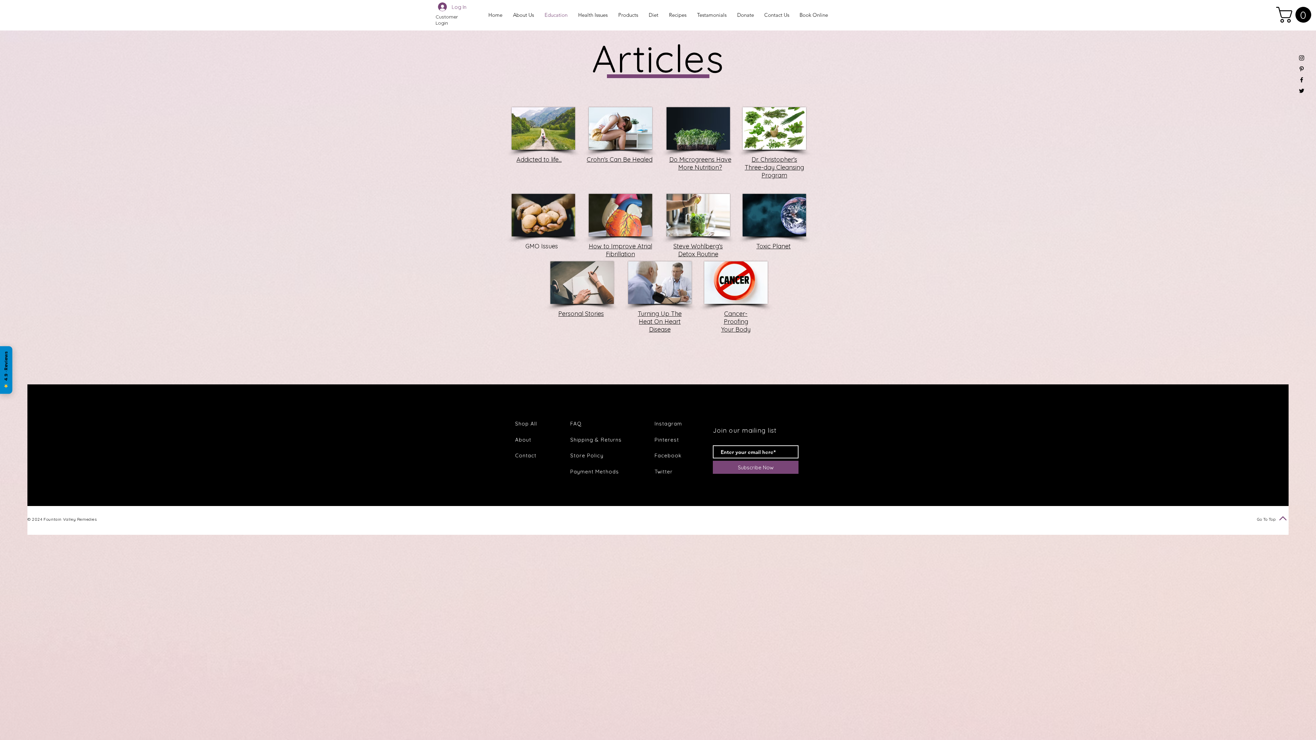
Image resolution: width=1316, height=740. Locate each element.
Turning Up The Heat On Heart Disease (660, 321)
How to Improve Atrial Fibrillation (620, 250)
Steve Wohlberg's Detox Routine (698, 250)
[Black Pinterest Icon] (1301, 68)
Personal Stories (581, 314)
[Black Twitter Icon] (1301, 90)
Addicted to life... (539, 159)
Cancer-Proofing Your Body (736, 321)
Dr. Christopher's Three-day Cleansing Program (774, 167)
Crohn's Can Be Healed (620, 159)
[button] (1295, 15)
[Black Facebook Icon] (1301, 79)
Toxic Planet (773, 246)
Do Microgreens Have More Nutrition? (700, 163)
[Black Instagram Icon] (1301, 57)
